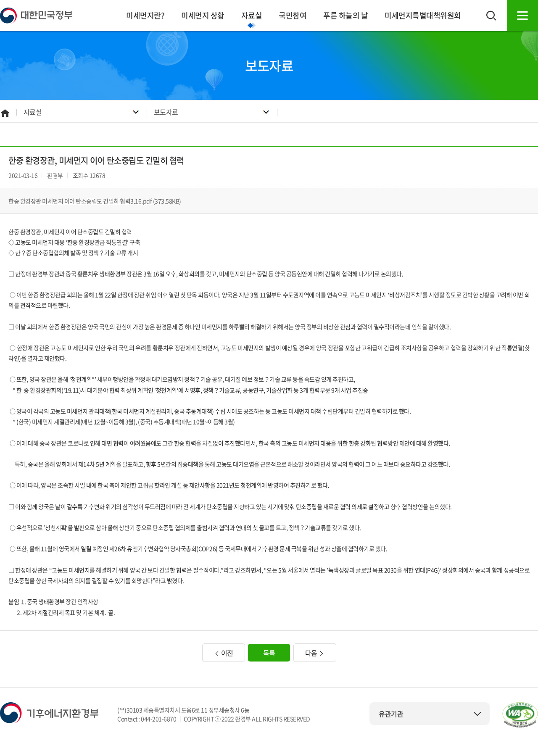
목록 (269, 653)
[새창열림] (520, 715)
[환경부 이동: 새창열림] (49, 712)
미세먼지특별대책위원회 (423, 15)
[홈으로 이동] (36, 15)
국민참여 (292, 15)
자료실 (251, 15)
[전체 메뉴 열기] (522, 15)
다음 (312, 653)
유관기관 (391, 714)
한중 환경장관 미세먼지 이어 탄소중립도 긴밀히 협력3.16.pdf (80, 201)
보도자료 (166, 112)
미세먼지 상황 (202, 15)
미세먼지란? (145, 15)
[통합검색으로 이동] (491, 15)
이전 (226, 653)
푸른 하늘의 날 (345, 15)
